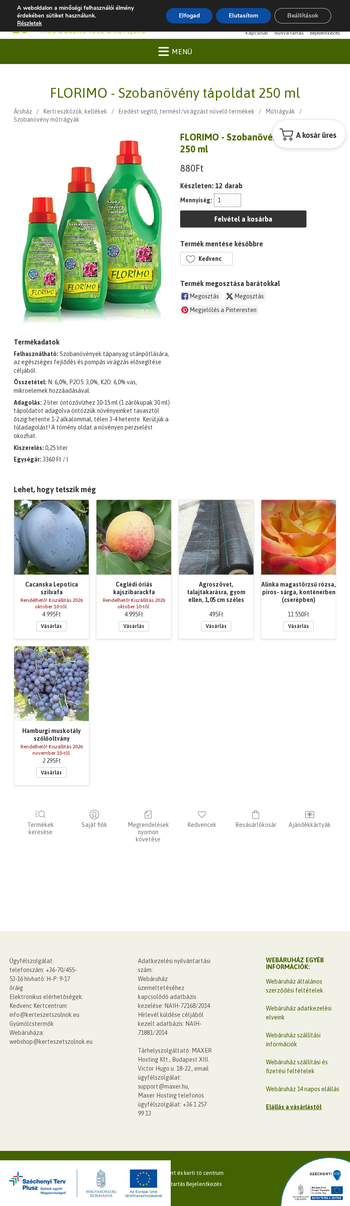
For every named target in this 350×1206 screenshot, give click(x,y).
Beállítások (302, 16)
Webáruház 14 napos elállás (302, 1089)
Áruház (23, 111)
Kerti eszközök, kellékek (75, 111)
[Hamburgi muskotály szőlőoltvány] (51, 683)
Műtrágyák (280, 111)
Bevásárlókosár (256, 824)
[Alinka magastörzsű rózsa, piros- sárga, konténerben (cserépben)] (298, 537)
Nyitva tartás (288, 33)
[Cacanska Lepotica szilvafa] (51, 537)
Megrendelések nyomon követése (148, 832)
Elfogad (189, 16)
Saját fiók (94, 824)
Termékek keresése (40, 828)
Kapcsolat (256, 33)
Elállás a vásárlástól (293, 1107)
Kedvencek (201, 824)
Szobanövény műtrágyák (46, 119)
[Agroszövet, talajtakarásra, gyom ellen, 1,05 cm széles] (216, 537)
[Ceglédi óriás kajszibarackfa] (133, 537)
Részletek (29, 23)
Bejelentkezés (325, 33)
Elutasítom (243, 16)
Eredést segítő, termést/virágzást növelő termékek (186, 111)
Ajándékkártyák (310, 824)
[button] (206, 259)
